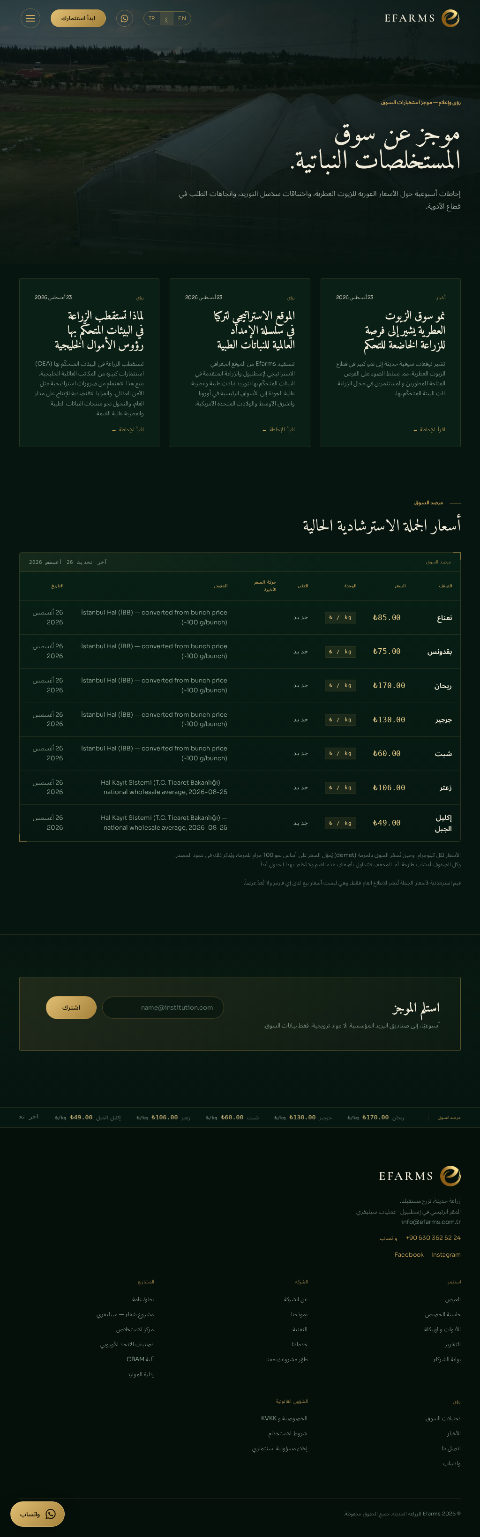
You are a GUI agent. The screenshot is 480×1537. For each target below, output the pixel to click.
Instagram (446, 1255)
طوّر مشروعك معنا (287, 1359)
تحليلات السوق (443, 1418)
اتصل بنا (451, 1448)
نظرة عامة (143, 1299)
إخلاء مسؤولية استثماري (280, 1448)
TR (152, 18)
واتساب (389, 1238)
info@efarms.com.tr (431, 1222)
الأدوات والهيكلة (442, 1329)
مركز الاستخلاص (135, 1329)
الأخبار (454, 1433)
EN (182, 18)
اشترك (71, 1008)
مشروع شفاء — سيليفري (125, 1314)
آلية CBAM (140, 1359)
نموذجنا (299, 1314)
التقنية (300, 1329)
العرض (453, 1299)
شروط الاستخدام (288, 1433)
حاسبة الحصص (443, 1314)
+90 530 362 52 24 (433, 1238)
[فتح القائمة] (30, 18)
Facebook (409, 1255)
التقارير (453, 1344)
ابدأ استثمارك (78, 18)
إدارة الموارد (141, 1374)
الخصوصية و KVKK (284, 1418)
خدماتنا (300, 1344)
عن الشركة (296, 1299)
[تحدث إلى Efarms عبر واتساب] (124, 18)
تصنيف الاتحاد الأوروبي (127, 1344)
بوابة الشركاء (447, 1359)
